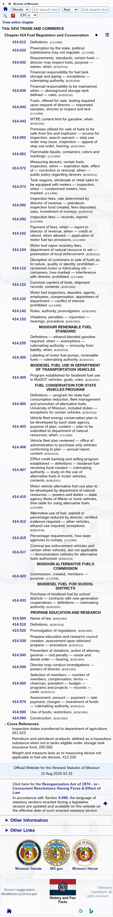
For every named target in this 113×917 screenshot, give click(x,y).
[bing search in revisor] (91, 912)
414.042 (21, 107)
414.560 (21, 683)
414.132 (21, 299)
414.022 (21, 50)
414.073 (21, 186)
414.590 (21, 718)
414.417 (21, 552)
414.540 (21, 655)
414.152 (21, 319)
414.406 (21, 447)
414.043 (21, 121)
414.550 (21, 667)
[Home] (5, 9)
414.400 (21, 404)
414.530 (21, 641)
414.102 (21, 233)
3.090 (63, 798)
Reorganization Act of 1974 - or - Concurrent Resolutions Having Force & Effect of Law (57, 788)
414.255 (21, 343)
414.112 (21, 268)
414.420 (21, 576)
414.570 (21, 702)
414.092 (21, 219)
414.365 (21, 377)
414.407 (21, 470)
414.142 (21, 311)
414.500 (21, 618)
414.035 (21, 76)
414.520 (21, 630)
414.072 (21, 168)
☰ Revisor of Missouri (22, 3)
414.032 (21, 62)
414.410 (21, 497)
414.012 (21, 42)
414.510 (21, 624)
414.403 (21, 426)
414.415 (21, 538)
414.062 (21, 154)
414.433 (21, 600)
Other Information (29, 820)
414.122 (21, 284)
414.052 (21, 137)
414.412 (21, 521)
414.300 (21, 357)
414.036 (21, 90)
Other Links (22, 830)
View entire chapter (17, 22)
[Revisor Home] (9, 912)
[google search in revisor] (81, 911)
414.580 (21, 712)
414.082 (21, 205)
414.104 (21, 250)
